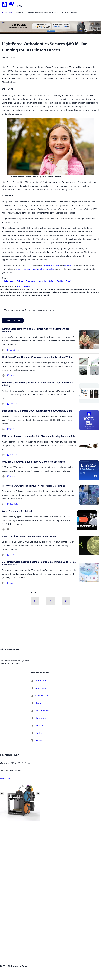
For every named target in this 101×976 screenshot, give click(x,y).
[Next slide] (38, 793)
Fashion (39, 725)
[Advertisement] (50, 627)
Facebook (47, 265)
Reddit (60, 281)
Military (39, 740)
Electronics (41, 718)
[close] (98, 511)
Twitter (56, 265)
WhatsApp (9, 281)
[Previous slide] (2, 793)
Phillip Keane (23, 286)
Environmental (42, 710)
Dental (38, 703)
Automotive (41, 680)
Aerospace (40, 688)
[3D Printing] (13, 4)
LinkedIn (68, 265)
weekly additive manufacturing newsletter (35, 269)
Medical (39, 732)
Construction (42, 695)
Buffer (51, 281)
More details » (6, 778)
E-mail (69, 281)
